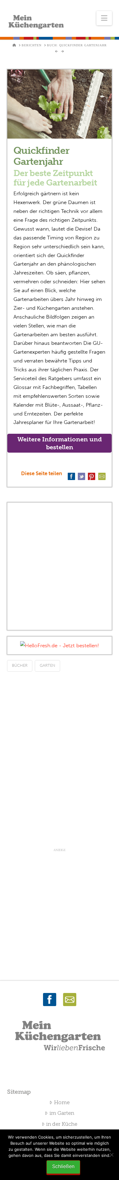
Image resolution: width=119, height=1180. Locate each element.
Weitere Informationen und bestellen (59, 443)
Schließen (63, 1166)
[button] (104, 18)
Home (62, 1102)
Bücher (19, 665)
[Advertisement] (59, 566)
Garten (47, 665)
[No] (111, 1155)
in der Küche (61, 1124)
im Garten (61, 1113)
